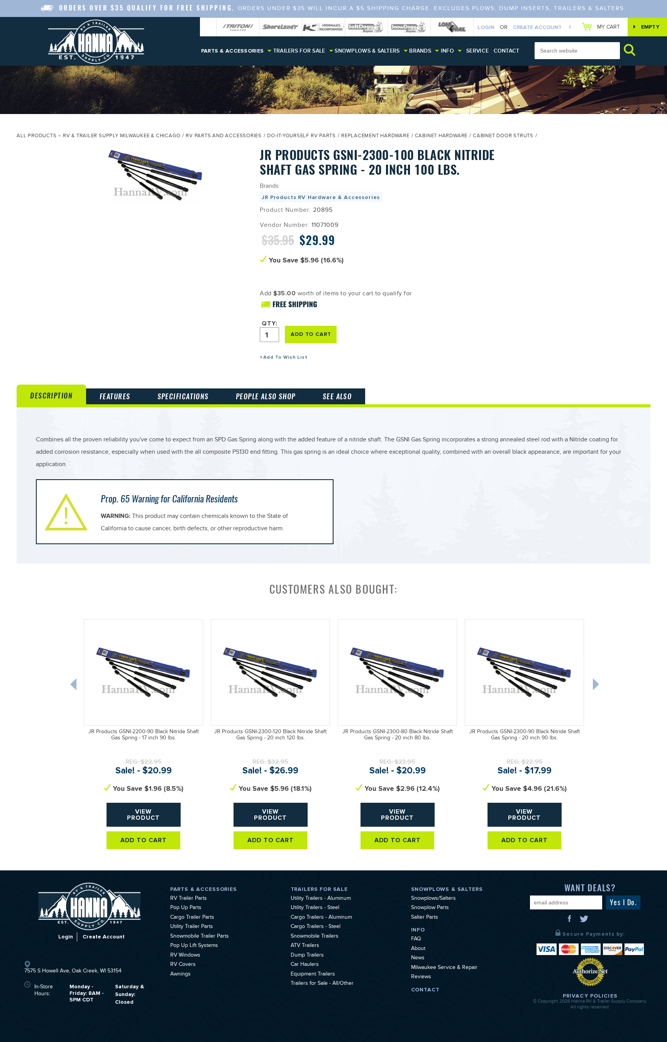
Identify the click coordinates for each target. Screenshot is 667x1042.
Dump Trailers (307, 955)
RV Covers (183, 965)
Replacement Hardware (375, 136)
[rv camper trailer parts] (89, 906)
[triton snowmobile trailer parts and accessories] (238, 27)
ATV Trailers (305, 946)
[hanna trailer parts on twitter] (584, 921)
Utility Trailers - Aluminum (321, 899)
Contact (507, 51)
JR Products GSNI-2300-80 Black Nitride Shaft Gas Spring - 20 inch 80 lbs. (397, 735)
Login (485, 27)
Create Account (537, 27)
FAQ (416, 939)
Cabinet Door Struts (503, 136)
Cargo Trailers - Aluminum (321, 917)
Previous (74, 686)
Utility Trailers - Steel (315, 908)
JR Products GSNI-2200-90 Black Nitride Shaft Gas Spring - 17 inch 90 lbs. (143, 735)
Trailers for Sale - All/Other (322, 984)
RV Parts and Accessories (224, 136)
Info (447, 51)
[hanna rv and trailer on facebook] (570, 921)
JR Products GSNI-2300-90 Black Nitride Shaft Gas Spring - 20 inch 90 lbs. (524, 735)
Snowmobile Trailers (315, 936)
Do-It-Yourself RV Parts (301, 136)
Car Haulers (305, 965)
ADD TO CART (311, 334)
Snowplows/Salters (433, 899)
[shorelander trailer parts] (280, 27)
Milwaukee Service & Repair (444, 968)
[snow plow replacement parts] (409, 27)
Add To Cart (143, 840)
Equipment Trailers (313, 974)
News (418, 958)
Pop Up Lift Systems (194, 946)
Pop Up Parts (185, 908)
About (418, 949)
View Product (143, 815)
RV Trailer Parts (188, 899)
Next (597, 686)
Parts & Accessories (232, 51)
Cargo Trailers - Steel (315, 927)
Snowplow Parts (430, 908)
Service (477, 51)
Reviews (421, 977)
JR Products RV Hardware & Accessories (321, 197)
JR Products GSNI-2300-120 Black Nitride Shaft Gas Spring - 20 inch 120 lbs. (270, 735)
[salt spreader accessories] (366, 27)
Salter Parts (424, 917)
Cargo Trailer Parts (192, 917)
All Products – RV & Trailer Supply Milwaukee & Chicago (98, 136)
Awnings (180, 974)
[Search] (629, 49)
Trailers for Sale (299, 51)
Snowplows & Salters (367, 51)
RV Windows (185, 955)
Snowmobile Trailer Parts (199, 936)
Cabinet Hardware (441, 136)
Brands (420, 51)
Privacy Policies (590, 996)
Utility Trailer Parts (191, 927)
